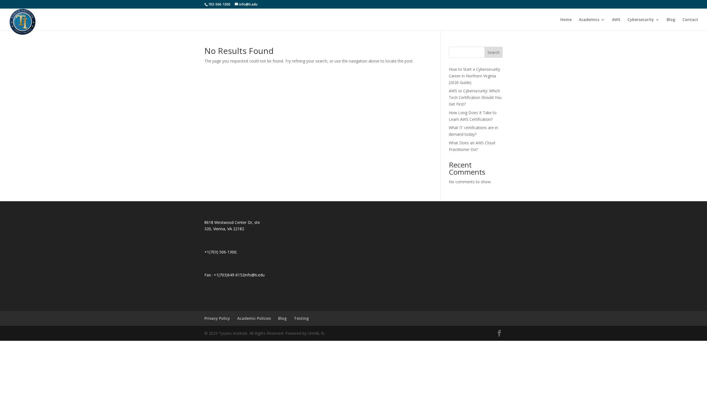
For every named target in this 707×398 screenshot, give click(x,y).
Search (493, 52)
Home (566, 20)
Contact (690, 20)
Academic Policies (254, 318)
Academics (589, 20)
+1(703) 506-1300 (220, 252)
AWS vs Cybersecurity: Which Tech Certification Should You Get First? (475, 97)
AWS (616, 20)
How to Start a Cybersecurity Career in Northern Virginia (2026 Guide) (474, 76)
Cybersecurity (640, 20)
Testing (301, 318)
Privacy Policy (217, 318)
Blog (671, 20)
